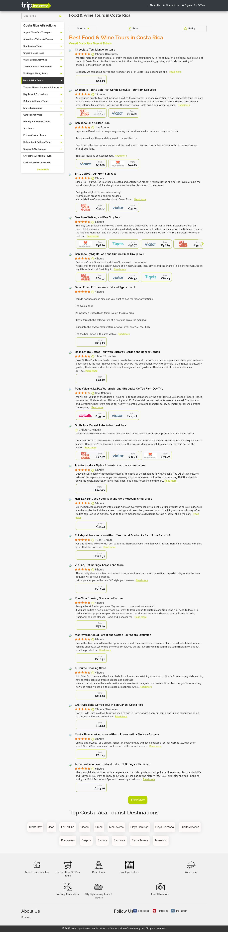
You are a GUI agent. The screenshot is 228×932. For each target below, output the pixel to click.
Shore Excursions (32, 108)
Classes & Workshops (34, 149)
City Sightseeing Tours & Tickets (98, 896)
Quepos (86, 840)
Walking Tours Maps (68, 894)
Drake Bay (35, 827)
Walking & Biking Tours (35, 73)
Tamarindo (161, 840)
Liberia (85, 827)
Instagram (181, 911)
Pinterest (163, 911)
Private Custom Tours (34, 135)
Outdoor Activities (32, 115)
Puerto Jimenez (189, 827)
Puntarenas (68, 840)
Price (135, 29)
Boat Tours (98, 872)
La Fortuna (67, 827)
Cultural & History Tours (35, 101)
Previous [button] (79, 243)
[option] (91, 79)
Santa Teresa (140, 840)
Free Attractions (160, 894)
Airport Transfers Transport (37, 32)
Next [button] (201, 243)
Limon (98, 827)
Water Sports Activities (35, 60)
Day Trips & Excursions (35, 94)
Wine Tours (191, 872)
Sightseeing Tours (32, 46)
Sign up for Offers (194, 6)
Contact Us (172, 6)
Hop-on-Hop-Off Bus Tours (68, 874)
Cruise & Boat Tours (33, 53)
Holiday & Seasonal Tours (36, 121)
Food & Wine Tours (33, 80)
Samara (102, 840)
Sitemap (26, 917)
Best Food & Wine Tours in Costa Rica (116, 38)
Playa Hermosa (164, 827)
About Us (154, 6)
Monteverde (116, 827)
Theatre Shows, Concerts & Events (41, 87)
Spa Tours (28, 128)
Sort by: (82, 29)
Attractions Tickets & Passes (38, 39)
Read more (175, 72)
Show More (43, 169)
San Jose (119, 840)
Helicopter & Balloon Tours (37, 142)
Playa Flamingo (139, 827)
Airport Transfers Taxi (37, 872)
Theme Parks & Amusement (37, 66)
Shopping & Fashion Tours (37, 156)
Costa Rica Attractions (39, 25)
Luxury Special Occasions (36, 162)
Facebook (143, 911)
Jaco (51, 827)
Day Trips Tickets (129, 872)
